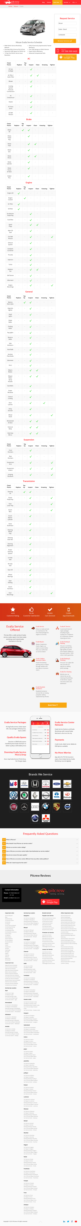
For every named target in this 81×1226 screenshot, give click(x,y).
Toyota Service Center (47, 923)
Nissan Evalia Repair (65, 917)
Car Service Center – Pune (30, 1202)
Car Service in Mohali (28, 1123)
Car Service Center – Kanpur (30, 1094)
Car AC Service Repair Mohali (30, 1128)
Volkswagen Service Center (48, 946)
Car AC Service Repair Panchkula (31, 1176)
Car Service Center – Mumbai (30, 1142)
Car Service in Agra (9, 993)
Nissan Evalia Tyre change (67, 950)
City (74, 2)
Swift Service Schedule (10, 968)
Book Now (56, 2)
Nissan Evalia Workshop (66, 920)
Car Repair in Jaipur (28, 1053)
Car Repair (7, 923)
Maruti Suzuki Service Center (49, 918)
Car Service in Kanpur (29, 1087)
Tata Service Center (46, 924)
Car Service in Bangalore (29, 918)
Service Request (9, 915)
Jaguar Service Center (47, 945)
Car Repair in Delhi (28, 967)
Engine (6, 953)
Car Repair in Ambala (10, 1030)
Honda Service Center (47, 921)
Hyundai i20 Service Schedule (12, 975)
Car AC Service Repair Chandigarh (31, 947)
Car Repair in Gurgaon (29, 1017)
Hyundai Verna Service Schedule (12, 977)
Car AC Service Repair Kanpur (30, 1092)
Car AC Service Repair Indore (30, 1044)
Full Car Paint (8, 933)
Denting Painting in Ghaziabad (31, 993)
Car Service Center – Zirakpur (30, 1213)
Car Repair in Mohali (28, 1125)
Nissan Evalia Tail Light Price (67, 953)
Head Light (7, 950)
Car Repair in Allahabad (10, 1018)
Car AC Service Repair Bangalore (31, 923)
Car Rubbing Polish (9, 930)
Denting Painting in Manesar (30, 1114)
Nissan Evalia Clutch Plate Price (68, 922)
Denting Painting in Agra (10, 996)
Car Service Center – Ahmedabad (12, 1011)
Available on (52, 902)
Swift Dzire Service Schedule (11, 970)
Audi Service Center (46, 935)
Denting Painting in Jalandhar (30, 1066)
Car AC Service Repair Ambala (12, 1034)
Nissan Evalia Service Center (67, 955)
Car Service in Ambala (10, 1029)
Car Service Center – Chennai (30, 960)
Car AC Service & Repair (10, 925)
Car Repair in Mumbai (29, 1137)
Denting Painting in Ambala (11, 1032)
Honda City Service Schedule (12, 978)
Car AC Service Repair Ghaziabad (31, 995)
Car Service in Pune (28, 1195)
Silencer (7, 956)
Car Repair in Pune (28, 1197)
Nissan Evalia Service (66, 915)
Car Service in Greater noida (30, 1002)
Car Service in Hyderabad (30, 1027)
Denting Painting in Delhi (29, 969)
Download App (8, 919)
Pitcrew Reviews (40, 875)
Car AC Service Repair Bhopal (30, 935)
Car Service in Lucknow (29, 1099)
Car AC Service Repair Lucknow (31, 1104)
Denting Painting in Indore (30, 1042)
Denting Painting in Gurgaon (30, 1019)
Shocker (7, 948)
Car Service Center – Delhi (30, 972)
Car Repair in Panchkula (29, 1173)
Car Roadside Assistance (10, 932)
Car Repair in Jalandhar (29, 1065)
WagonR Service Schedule (11, 965)
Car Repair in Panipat (29, 1185)
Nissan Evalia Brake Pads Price (68, 923)
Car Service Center (9, 920)
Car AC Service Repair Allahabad (12, 1022)
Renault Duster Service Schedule (12, 980)
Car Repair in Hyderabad (29, 1029)
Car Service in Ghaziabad (29, 990)
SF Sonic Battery (9, 940)
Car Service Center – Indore (30, 1046)
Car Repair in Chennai (29, 955)
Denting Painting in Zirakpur (30, 1210)
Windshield (7, 960)
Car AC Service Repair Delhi (30, 971)
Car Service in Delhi (28, 966)
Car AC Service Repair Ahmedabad (13, 1010)
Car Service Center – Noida (30, 1166)
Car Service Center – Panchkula (31, 1178)
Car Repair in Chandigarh (29, 943)
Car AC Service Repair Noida (30, 1164)
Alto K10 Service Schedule (11, 967)
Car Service (7, 922)
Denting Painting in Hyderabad (31, 1031)
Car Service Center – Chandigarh (31, 948)
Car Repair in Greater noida (30, 1003)
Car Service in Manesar (29, 1111)
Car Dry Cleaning (9, 928)
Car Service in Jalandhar (29, 1063)
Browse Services (64, 41)
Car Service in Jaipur (28, 1051)
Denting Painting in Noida (30, 1162)
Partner (49, 2)
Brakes (6, 943)
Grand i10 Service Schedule (11, 973)
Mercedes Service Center (48, 938)
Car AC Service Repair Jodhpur (31, 1080)
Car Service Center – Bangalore (31, 924)
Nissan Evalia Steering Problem (68, 942)
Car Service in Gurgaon (29, 1015)
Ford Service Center (46, 926)
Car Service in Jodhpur (29, 1075)
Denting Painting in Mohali (30, 1126)
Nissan (16, 6)
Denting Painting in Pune (29, 1198)
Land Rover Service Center (48, 943)
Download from (69, 57)
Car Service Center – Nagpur (30, 1154)
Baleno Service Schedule (10, 972)
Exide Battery (8, 937)
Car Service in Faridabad (29, 978)
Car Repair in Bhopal (28, 931)
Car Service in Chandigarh (30, 942)
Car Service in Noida (28, 1159)
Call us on (69, 51)
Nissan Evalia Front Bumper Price (68, 928)
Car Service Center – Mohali (30, 1130)
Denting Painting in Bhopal (30, 933)
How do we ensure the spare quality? (16, 855)
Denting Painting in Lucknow (30, 1102)
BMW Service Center (47, 936)
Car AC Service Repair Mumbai (31, 1140)
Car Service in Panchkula (29, 1171)
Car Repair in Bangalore (29, 919)
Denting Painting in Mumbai (30, 1138)
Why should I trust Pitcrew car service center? (19, 843)
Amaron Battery (9, 938)
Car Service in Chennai (29, 954)
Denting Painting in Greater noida (31, 1005)
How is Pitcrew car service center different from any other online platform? (27, 859)
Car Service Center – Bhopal (30, 936)
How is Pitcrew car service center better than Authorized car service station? (28, 851)
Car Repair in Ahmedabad (11, 1006)
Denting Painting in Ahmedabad (12, 1008)
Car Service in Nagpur (29, 1147)
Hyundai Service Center (47, 919)
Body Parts (7, 958)
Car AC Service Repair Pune (30, 1200)
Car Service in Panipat (29, 1183)
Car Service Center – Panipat (30, 1189)
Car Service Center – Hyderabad (31, 1034)
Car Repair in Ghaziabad (29, 991)
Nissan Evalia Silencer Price (67, 948)
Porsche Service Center (47, 941)
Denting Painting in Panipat (30, 1186)
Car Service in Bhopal (29, 930)
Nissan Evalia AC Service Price (68, 938)
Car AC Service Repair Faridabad (31, 983)
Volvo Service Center (47, 940)
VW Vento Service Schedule (11, 983)
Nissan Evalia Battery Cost (67, 933)
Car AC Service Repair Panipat (30, 1188)
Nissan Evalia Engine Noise (67, 940)
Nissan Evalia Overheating (67, 947)
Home (10, 6)
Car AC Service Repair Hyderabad (31, 1032)
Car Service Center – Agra (11, 999)
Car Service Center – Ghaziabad (31, 996)
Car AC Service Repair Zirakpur (31, 1212)
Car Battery (7, 935)
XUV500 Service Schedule (11, 985)
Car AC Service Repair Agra (11, 998)
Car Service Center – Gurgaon (30, 1022)
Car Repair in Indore (28, 1041)
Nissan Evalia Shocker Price (67, 927)
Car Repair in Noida (28, 1161)
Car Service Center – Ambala (11, 1035)
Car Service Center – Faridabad (31, 984)
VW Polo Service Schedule (11, 981)
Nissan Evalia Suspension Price (68, 925)
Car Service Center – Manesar (30, 1118)
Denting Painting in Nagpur (30, 1150)
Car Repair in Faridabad (29, 979)
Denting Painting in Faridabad (31, 981)
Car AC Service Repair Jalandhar (31, 1068)
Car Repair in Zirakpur (29, 1209)
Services (66, 2)
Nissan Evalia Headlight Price (67, 951)
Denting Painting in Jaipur (30, 1055)
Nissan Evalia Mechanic (66, 919)
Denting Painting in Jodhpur (30, 1078)
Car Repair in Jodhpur (29, 1077)
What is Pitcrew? (11, 839)
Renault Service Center (47, 929)
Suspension (8, 947)
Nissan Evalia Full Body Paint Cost (69, 956)
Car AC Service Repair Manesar (31, 1116)
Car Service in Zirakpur (29, 1207)
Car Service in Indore (28, 1039)
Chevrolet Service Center (48, 928)
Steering (7, 955)
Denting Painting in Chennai (30, 957)
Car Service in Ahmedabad (11, 1005)
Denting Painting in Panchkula (31, 1174)
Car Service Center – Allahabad (12, 1023)
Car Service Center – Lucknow (31, 1106)
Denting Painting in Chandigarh (31, 945)
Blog (43, 2)
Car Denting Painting (10, 927)
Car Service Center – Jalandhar (31, 1070)
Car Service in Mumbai (29, 1135)
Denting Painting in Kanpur (30, 1090)
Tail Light (7, 951)
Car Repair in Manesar (29, 1113)
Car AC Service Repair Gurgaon (31, 1020)
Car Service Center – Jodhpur (30, 1082)
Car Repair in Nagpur (28, 1149)
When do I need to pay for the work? (16, 862)
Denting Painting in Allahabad (12, 1020)
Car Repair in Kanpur (28, 1089)
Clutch (6, 945)
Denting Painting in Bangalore (31, 921)
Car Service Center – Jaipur (30, 1058)
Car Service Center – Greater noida (32, 1010)
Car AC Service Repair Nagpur (30, 1152)
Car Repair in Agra (9, 994)
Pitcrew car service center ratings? (16, 847)
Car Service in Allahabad (10, 1017)
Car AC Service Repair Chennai (31, 959)
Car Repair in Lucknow (29, 1101)
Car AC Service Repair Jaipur (30, 1056)
